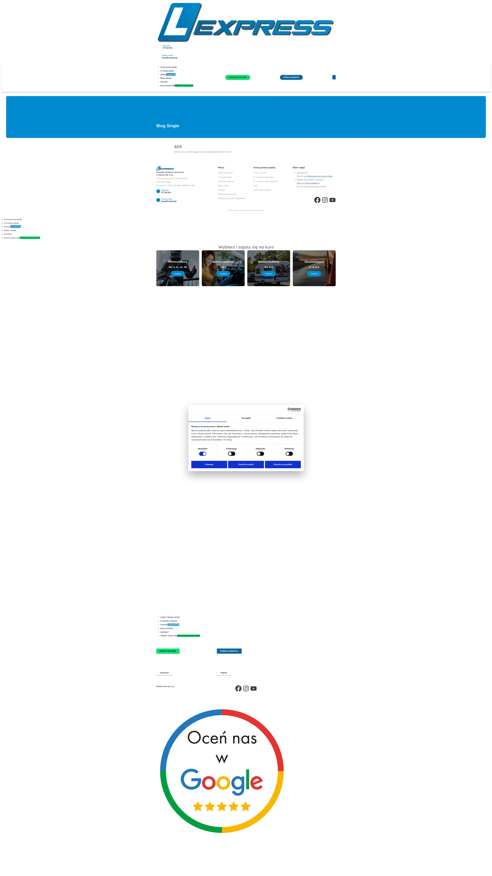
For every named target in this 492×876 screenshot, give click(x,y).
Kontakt (164, 82)
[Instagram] (325, 200)
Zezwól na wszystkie (283, 464)
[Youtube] (332, 200)
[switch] (231, 454)
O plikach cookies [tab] (284, 418)
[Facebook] (317, 200)
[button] (1, 215)
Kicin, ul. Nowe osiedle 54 (308, 183)
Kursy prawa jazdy (168, 67)
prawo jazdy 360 (176, 85)
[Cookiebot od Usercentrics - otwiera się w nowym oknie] (289, 410)
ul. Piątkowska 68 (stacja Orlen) (318, 176)
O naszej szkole (167, 71)
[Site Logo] (246, 22)
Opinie (168, 74)
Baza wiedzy (166, 78)
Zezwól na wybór (246, 464)
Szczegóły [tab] (246, 418)
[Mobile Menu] (334, 77)
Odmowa (209, 464)
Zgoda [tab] (208, 418)
